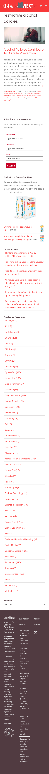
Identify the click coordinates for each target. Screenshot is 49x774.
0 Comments (39, 98)
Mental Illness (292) (14, 464)
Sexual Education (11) (15, 527)
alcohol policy (36, 93)
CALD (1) (9, 343)
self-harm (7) (11, 516)
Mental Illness (27, 41)
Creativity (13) (11, 366)
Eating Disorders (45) (14, 401)
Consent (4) (10, 355)
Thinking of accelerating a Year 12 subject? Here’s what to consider (24, 637)
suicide (13, 98)
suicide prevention (20, 98)
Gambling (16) (11, 418)
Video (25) (9, 579)
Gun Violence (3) (12, 435)
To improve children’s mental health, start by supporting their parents (24, 725)
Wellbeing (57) (11, 591)
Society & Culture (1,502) (16, 550)
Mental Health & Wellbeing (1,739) (21, 458)
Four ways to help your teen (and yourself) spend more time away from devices (24, 658)
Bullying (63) (11, 337)
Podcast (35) (10, 481)
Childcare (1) (11, 349)
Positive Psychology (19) (16, 493)
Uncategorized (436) (14, 573)
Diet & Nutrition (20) (14, 383)
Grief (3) (8, 424)
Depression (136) (13, 378)
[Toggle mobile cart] (41, 5)
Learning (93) (11, 447)
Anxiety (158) (11, 320)
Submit (11, 165)
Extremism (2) (11, 412)
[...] (43, 85)
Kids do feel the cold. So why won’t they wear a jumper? (24, 678)
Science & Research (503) (17, 504)
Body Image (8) (12, 332)
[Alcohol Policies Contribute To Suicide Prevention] (24, 35)
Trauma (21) (10, 568)
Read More (7, 100)
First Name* (10, 135)
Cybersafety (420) (13, 372)
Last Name (10, 145)
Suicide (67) (10, 556)
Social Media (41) (13, 545)
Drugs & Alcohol (17, 41)
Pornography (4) (12, 487)
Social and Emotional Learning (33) (21, 539)
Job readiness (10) (13, 441)
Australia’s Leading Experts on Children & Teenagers (9, 627)
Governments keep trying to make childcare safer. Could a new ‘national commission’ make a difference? (22, 304)
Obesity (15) (10, 476)
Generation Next (10, 91)
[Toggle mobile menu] (46, 5)
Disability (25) (11, 389)
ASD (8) (8, 326)
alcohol (29, 93)
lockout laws (7, 96)
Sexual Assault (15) (14, 522)
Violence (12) (11, 585)
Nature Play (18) (12, 470)
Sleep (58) (9, 533)
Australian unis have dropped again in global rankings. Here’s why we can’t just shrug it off (23, 283)
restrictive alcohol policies (28, 96)
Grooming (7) (11, 430)
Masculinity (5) (11, 453)
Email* (8, 154)
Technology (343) (13, 562)
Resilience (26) (11, 499)
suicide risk (30, 98)
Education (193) (12, 406)
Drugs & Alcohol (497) (15, 395)
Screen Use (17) (12, 510)
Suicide (34, 41)
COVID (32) (10, 360)
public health (16, 96)
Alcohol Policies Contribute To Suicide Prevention (24, 31)
